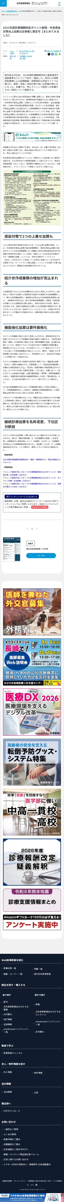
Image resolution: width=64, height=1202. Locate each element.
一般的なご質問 (11, 1129)
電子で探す (40, 994)
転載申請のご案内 (12, 1139)
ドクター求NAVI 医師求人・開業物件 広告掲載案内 (27, 1164)
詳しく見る (41, 556)
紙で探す (7, 994)
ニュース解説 (12, 52)
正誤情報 (8, 1024)
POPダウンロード (12, 1110)
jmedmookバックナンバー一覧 (16, 1030)
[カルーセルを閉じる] (62, 1195)
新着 (38, 1004)
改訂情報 (8, 1019)
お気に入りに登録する (53, 51)
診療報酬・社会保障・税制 (26, 57)
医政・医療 (13, 57)
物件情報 (38, 1072)
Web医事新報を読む (12, 11)
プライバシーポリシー (20, 1181)
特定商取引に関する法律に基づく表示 (39, 1181)
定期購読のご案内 (12, 1144)
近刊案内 (8, 1014)
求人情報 (8, 1072)
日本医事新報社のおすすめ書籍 (16, 1008)
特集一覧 (38, 968)
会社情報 (6, 1083)
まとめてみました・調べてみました (26, 52)
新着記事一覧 (10, 968)
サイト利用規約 (57, 1181)
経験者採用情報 (7, 1181)
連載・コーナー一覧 (13, 973)
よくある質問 (10, 1134)
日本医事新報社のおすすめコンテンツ (48, 1013)
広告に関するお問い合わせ (16, 1159)
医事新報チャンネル (13, 1052)
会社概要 (8, 1091)
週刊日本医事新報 (42, 973)
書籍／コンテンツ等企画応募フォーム (21, 1154)
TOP (2, 11)
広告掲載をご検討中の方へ (16, 1149)
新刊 (6, 1001)
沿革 (36, 1092)
